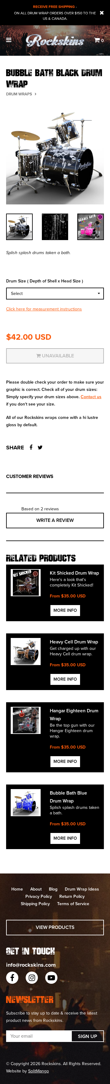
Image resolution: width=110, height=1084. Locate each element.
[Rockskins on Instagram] (32, 978)
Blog (53, 889)
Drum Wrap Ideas (82, 889)
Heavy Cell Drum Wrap (74, 642)
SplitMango (38, 1071)
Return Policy (72, 896)
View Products (55, 927)
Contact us (91, 396)
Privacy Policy (38, 896)
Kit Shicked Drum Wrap (74, 573)
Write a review (55, 520)
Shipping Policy (35, 903)
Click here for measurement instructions (44, 309)
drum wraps (19, 94)
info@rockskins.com (31, 965)
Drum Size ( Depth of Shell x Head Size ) (44, 281)
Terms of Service (73, 903)
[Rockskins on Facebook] (12, 978)
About (36, 889)
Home (17, 889)
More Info (65, 610)
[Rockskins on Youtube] (51, 978)
